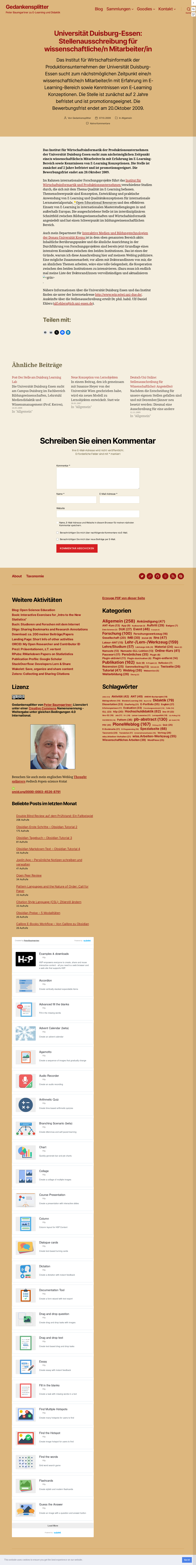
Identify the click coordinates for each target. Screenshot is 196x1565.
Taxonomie (35, 576)
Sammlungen (118, 9)
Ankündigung (151, 621)
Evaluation (132, 707)
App (125, 625)
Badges (172, 625)
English (167, 704)
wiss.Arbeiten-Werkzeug (154, 736)
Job (118, 715)
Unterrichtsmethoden (145, 733)
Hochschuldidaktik (143, 711)
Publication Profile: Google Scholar (37, 659)
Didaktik (163, 700)
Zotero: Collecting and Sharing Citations (41, 674)
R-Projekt (151, 663)
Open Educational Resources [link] (96, 203)
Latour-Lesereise (141, 715)
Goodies (144, 9)
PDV (106, 725)
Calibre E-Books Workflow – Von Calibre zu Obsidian (52, 924)
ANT (137, 696)
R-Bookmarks (111, 729)
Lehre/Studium (118, 646)
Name (60, 494)
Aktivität (120, 696)
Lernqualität (159, 715)
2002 (106, 697)
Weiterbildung (115, 674)
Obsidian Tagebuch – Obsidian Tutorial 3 (44, 838)
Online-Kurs (167, 651)
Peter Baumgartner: (58, 704)
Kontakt (165, 9)
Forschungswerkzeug (151, 633)
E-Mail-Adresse (108, 494)
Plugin (155, 654)
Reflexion (165, 663)
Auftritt (155, 625)
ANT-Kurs (111, 625)
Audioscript (138, 626)
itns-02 (108, 715)
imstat (147, 638)
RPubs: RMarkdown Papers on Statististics (42, 654)
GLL (106, 711)
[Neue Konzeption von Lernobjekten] (98, 397)
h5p (118, 711)
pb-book (174, 720)
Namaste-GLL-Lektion (137, 650)
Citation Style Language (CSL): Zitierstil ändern (48, 902)
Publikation (118, 662)
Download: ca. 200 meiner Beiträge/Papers (43, 634)
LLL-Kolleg (174, 715)
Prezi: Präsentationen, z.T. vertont (36, 649)
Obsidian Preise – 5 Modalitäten (38, 913)
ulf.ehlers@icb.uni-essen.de (73, 304)
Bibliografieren (111, 701)
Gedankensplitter (27, 6)
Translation (126, 733)
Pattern (124, 719)
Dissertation (112, 704)
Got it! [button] (187, 1560)
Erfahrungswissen (112, 708)
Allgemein (127, 117)
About (17, 576)
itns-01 (168, 711)
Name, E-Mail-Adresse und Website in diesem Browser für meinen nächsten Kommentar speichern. (96, 524)
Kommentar (63, 465)
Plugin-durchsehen (139, 658)
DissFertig (132, 704)
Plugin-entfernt (165, 658)
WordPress (155, 740)
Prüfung (156, 725)
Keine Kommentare (100, 123)
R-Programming (130, 729)
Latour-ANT (112, 642)
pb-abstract (150, 719)
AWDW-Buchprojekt (155, 697)
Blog (99, 9)
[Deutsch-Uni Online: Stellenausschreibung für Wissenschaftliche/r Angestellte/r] (157, 397)
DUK (125, 629)
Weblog (132, 670)
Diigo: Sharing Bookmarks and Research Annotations (50, 629)
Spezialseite (153, 729)
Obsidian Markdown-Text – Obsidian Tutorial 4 (48, 849)
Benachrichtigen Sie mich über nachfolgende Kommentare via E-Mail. (94, 532)
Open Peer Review (29, 875)
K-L (127, 715)
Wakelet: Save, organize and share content (42, 669)
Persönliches (135, 654)
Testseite (170, 666)
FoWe (170, 708)
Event (141, 629)
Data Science (109, 629)
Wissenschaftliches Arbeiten (124, 740)
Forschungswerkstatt (154, 708)
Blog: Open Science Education (33, 610)
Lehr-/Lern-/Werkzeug (151, 642)
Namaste (110, 650)
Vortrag (164, 732)
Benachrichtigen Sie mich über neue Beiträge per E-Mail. (88, 539)
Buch (147, 701)
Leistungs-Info (144, 647)
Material (164, 646)
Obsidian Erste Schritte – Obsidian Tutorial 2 (46, 827)
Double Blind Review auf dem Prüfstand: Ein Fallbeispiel (54, 816)
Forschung (117, 633)
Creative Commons (43, 708)
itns (160, 638)
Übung (135, 674)
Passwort (111, 654)
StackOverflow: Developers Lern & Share (41, 664)
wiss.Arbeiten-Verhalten (116, 736)
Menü (178, 647)
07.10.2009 (105, 117)
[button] (83, 1560)
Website (60, 508)
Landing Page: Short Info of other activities (42, 639)
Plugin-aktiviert (114, 658)
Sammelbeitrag (137, 666)
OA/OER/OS (109, 720)
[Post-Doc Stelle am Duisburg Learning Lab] (39, 397)
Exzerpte (155, 630)
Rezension (113, 666)
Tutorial (112, 670)
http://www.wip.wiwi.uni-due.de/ (118, 295)
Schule (155, 667)
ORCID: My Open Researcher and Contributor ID (46, 644)
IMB (133, 637)
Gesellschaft (114, 637)
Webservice (151, 670)
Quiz (140, 663)
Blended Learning (132, 701)
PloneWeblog (132, 724)
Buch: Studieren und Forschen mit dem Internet (46, 624)
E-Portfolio (150, 704)
